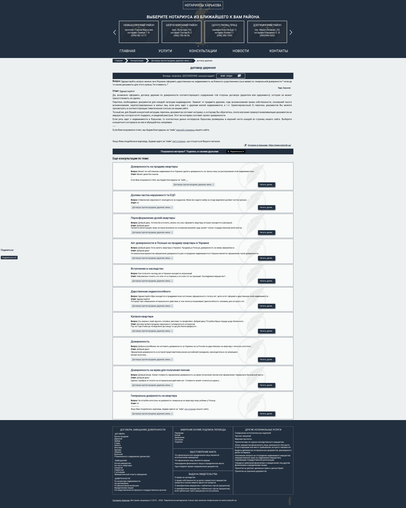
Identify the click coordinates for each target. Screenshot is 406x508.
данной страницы (185, 130)
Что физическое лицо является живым (192, 460)
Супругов (118, 468)
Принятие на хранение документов (251, 471)
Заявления (179, 437)
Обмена (117, 452)
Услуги (165, 51)
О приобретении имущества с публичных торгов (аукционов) (202, 486)
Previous (115, 32)
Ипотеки (118, 448)
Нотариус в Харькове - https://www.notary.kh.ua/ (269, 145)
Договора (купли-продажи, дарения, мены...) (194, 184)
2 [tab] (203, 46)
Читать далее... (266, 184)
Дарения (118, 439)
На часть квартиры (123, 465)
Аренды (117, 450)
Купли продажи (121, 436)
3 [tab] (207, 46)
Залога (117, 445)
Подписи (179, 442)
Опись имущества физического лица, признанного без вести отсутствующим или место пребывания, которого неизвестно (263, 446)
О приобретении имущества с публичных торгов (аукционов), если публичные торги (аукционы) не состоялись (202, 490)
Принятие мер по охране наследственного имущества (259, 442)
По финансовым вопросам (126, 486)
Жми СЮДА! (226, 76)
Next (291, 32)
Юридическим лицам (123, 488)
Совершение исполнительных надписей (253, 433)
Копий (177, 435)
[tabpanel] (139, 32)
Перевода (179, 433)
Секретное (119, 470)
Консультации (203, 51)
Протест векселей (243, 436)
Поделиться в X (9, 257)
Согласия (179, 440)
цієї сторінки (178, 141)
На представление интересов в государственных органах (140, 490)
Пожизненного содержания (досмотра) (132, 456)
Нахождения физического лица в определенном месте (199, 463)
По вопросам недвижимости (127, 481)
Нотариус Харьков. (121, 500)
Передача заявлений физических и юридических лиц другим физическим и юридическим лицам (262, 464)
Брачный (118, 454)
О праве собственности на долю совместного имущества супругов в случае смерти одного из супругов (200, 481)
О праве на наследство (185, 477)
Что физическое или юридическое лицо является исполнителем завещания (197, 456)
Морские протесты (243, 439)
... (187, 180)
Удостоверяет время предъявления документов (196, 466)
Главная (127, 51)
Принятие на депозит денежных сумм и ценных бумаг (259, 468)
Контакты (278, 51)
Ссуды (117, 443)
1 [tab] (198, 46)
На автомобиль (121, 483)
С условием (119, 472)
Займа (117, 441)
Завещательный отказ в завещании (130, 474)
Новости (241, 51)
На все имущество (122, 463)
